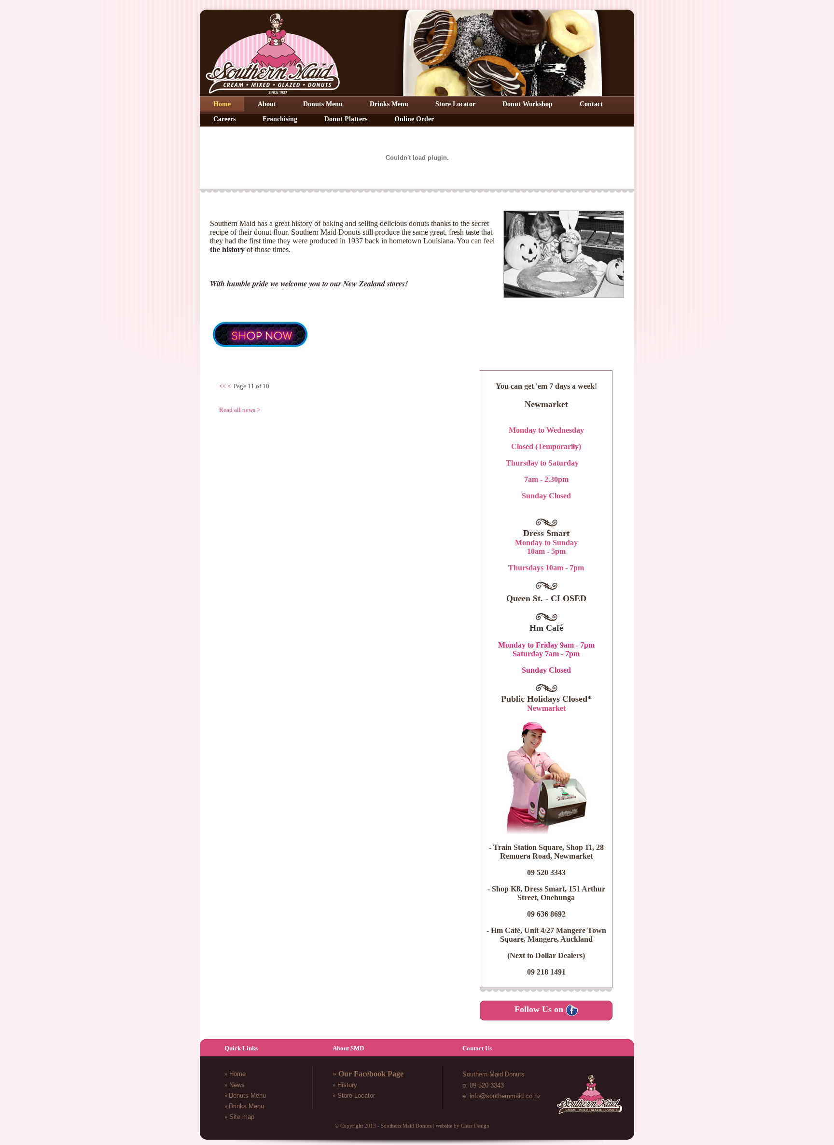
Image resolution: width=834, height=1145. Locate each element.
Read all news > (239, 409)
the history (227, 249)
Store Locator (356, 1095)
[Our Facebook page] (572, 1010)
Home (237, 1073)
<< (222, 386)
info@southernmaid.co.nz (505, 1096)
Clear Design (475, 1126)
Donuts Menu (247, 1095)
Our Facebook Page (370, 1074)
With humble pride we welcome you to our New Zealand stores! (309, 283)
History (347, 1084)
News (237, 1084)
